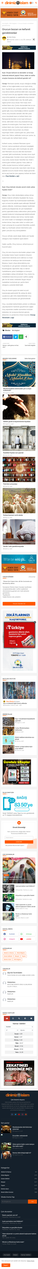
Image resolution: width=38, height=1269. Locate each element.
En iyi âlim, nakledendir (20, 1135)
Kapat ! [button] (6, 1265)
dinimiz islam (7, 959)
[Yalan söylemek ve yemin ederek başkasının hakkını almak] (8, 907)
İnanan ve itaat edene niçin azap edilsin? (23, 747)
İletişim (15, 1255)
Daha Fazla (30, 1261)
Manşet (17, 956)
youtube (28, 939)
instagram (12, 939)
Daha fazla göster (30, 358)
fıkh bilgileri (13, 23)
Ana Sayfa (5, 23)
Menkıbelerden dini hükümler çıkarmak (22, 1128)
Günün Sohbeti (8, 956)
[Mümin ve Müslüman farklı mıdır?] (8, 916)
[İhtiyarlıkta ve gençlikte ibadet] (8, 898)
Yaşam (24, 956)
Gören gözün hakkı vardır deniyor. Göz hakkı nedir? (23, 1145)
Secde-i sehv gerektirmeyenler (13, 546)
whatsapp (29, 934)
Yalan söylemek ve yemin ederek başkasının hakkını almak (25, 905)
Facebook (9, 337)
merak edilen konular (19, 1192)
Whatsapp (21, 336)
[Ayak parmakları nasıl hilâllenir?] (8, 889)
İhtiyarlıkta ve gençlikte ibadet (25, 895)
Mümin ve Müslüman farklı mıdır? (24, 915)
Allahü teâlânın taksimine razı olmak (24, 738)
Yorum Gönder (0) (19, 604)
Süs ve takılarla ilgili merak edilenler (15, 703)
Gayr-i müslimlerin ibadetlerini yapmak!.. (25, 719)
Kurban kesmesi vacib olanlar (13, 515)
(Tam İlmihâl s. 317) (12, 176)
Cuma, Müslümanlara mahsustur (22, 729)
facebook (12, 934)
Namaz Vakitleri (26, 1255)
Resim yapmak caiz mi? (10, 1215)
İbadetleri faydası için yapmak (13, 453)
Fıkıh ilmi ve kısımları (10, 484)
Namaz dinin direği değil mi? (22, 1153)
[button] (36, 3)
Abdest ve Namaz (9, 953)
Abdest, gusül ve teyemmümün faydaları (17, 421)
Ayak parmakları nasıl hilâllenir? (25, 886)
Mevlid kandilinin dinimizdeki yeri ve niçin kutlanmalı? (17, 389)
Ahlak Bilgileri (21, 953)
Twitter (15, 336)
